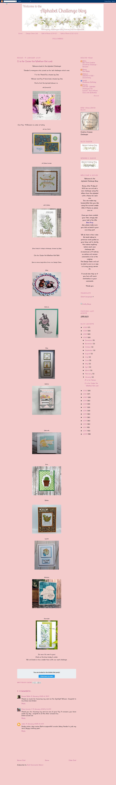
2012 (85, 424)
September (89, 350)
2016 (85, 411)
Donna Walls (26, 696)
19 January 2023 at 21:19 (35, 724)
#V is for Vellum (90, 380)
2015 (85, 414)
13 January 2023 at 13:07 (40, 696)
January (88, 377)
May (87, 364)
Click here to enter (46, 676)
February (88, 374)
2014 (85, 417)
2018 (85, 404)
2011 (85, 427)
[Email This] (33, 683)
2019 (85, 401)
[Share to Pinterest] (40, 683)
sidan (23, 724)
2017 (85, 407)
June (87, 360)
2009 (85, 434)
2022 (85, 391)
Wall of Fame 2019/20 (49, 33)
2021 (85, 394)
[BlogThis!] (35, 683)
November (89, 344)
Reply (23, 703)
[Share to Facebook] (38, 683)
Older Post (72, 760)
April (87, 367)
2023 (85, 337)
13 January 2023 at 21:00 (41, 709)
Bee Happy (86, 71)
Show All (96, 95)
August (88, 354)
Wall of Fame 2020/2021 (69, 33)
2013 (85, 421)
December (89, 340)
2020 (85, 397)
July (87, 357)
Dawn (85, 69)
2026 (85, 327)
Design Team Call (32, 33)
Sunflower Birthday (89, 82)
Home (20, 33)
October (88, 347)
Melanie (85, 74)
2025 (85, 331)
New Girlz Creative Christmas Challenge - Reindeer (90, 65)
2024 (85, 334)
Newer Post (21, 760)
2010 (85, 431)
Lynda (85, 80)
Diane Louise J (27, 709)
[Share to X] (37, 683)
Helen (84, 61)
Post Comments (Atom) (35, 765)
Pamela (85, 85)
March (87, 370)
